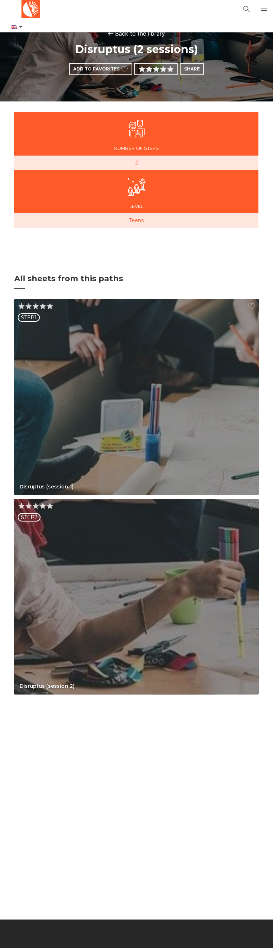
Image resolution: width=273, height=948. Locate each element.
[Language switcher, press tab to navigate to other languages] (16, 27)
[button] (264, 9)
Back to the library (140, 33)
